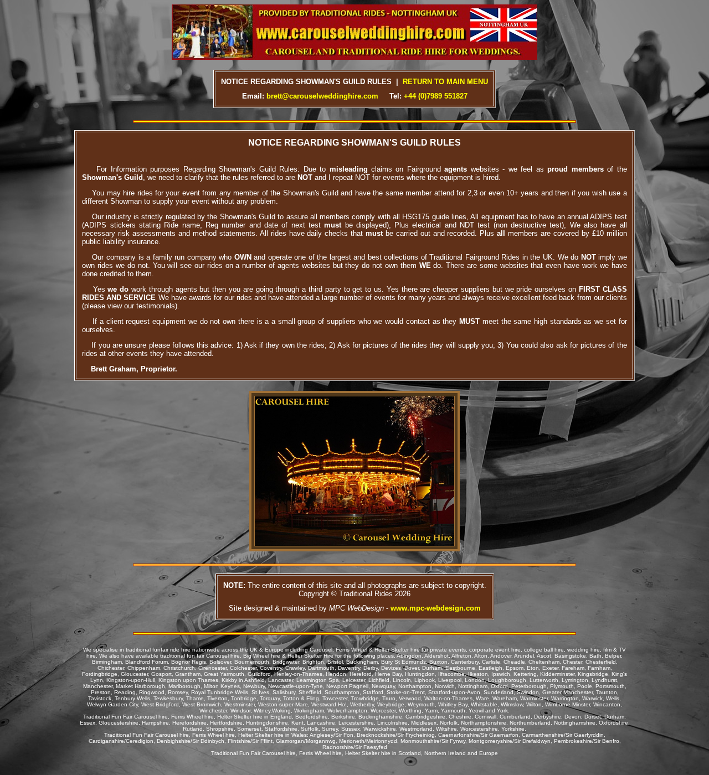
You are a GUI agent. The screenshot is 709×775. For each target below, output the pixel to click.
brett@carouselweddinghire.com (322, 96)
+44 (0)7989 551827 (435, 96)
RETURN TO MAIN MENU (445, 82)
